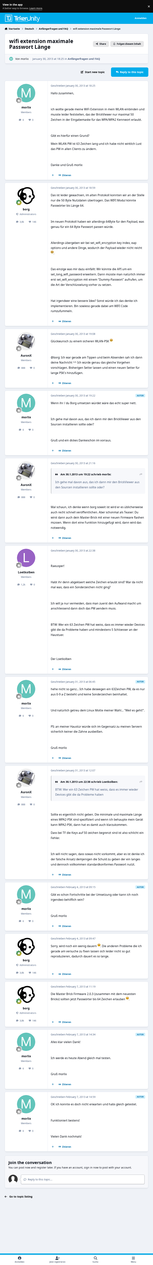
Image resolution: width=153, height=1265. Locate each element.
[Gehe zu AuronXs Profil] (26, 341)
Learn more (7, 6)
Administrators (27, 214)
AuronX (26, 356)
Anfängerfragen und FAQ (84, 59)
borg (26, 209)
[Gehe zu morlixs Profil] (11, 59)
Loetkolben (26, 572)
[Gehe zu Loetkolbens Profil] (26, 558)
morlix (25, 59)
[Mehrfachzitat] (52, 175)
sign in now (91, 1167)
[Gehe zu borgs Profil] (26, 195)
